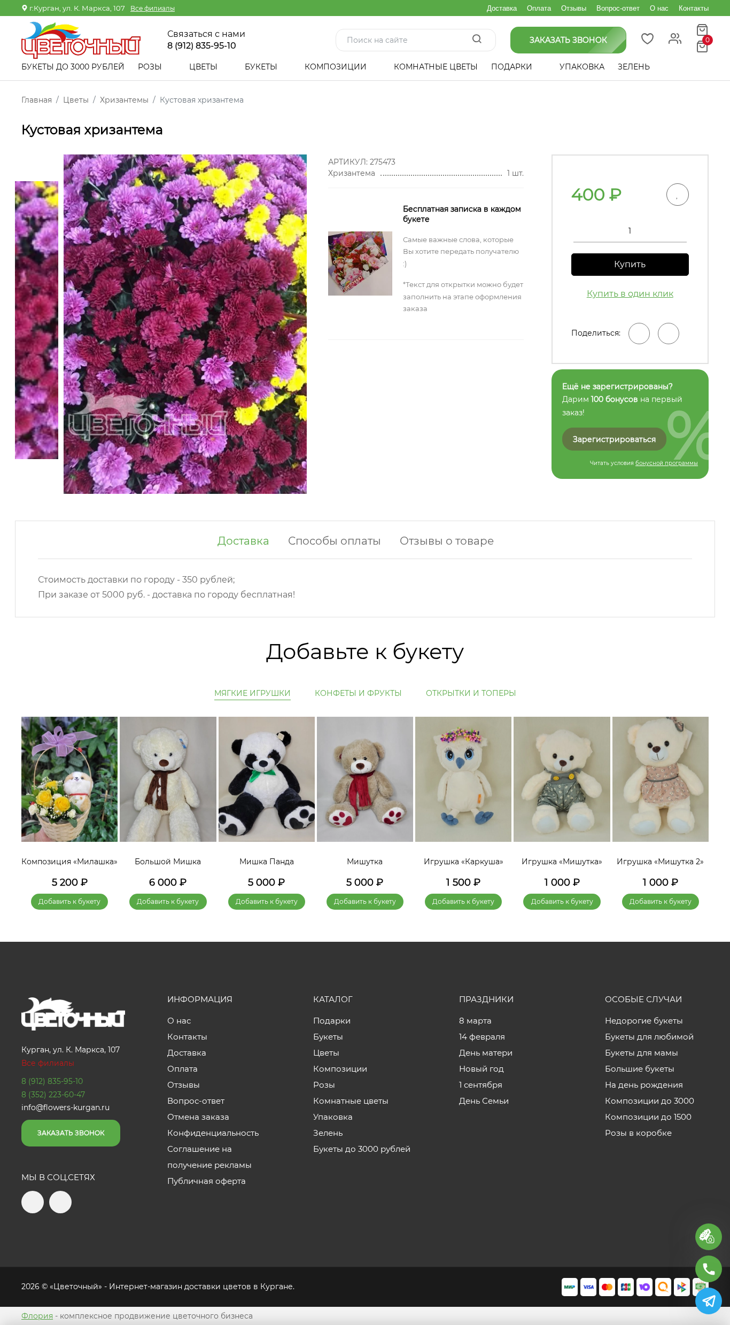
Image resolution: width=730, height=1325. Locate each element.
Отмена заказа (198, 1117)
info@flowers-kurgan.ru (65, 1107)
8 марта (475, 1021)
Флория (37, 1316)
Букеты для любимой (649, 1037)
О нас (659, 8)
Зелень (634, 67)
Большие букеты (639, 1069)
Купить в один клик (630, 294)
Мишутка (365, 861)
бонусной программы (666, 463)
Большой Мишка (168, 861)
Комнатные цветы (436, 67)
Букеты (262, 67)
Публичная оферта (206, 1181)
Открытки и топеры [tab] (471, 693)
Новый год (481, 1069)
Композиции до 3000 (649, 1101)
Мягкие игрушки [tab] (252, 693)
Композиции (337, 67)
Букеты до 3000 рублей (73, 67)
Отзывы (573, 8)
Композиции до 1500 (648, 1117)
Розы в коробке (638, 1133)
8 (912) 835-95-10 (201, 46)
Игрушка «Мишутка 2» (660, 861)
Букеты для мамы (641, 1053)
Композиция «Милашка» (69, 861)
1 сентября (480, 1085)
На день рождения (644, 1085)
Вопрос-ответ (618, 8)
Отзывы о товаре (447, 540)
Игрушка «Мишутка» (562, 861)
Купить (630, 264)
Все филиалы (152, 8)
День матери (485, 1053)
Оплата (539, 8)
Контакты (694, 8)
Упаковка (582, 67)
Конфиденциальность (213, 1133)
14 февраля (482, 1037)
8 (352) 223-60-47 (53, 1094)
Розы (151, 67)
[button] (695, 797)
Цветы (204, 67)
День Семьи (484, 1101)
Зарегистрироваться (614, 439)
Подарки (512, 67)
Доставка (502, 8)
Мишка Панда (266, 861)
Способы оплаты (334, 540)
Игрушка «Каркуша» (463, 861)
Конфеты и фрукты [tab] (358, 693)
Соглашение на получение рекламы (209, 1157)
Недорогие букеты (644, 1021)
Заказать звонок (70, 1133)
